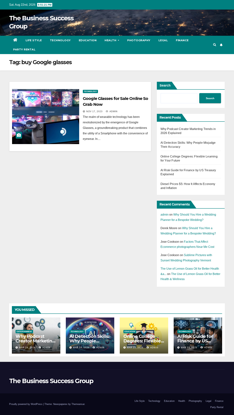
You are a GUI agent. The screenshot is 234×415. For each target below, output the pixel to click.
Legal (163, 40)
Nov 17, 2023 (94, 111)
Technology (60, 40)
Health (111, 40)
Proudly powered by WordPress (26, 404)
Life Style (34, 40)
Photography (138, 40)
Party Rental (24, 49)
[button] (214, 44)
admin (113, 111)
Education (88, 40)
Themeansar (77, 404)
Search (165, 85)
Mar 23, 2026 (135, 347)
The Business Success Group (51, 381)
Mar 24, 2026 (27, 347)
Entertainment (24, 331)
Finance (182, 40)
